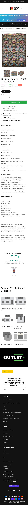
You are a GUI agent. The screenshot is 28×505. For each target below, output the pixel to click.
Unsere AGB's (6, 439)
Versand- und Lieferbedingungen (11, 418)
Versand (8, 86)
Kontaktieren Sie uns (8, 436)
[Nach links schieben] (1, 73)
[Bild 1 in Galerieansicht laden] (7, 73)
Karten (14, 481)
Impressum (5, 433)
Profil (4, 457)
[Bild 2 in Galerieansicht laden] (14, 73)
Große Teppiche (18, 308)
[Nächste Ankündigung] (25, 24)
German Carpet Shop (10, 501)
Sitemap (5, 421)
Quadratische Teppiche (18, 327)
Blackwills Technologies (14, 502)
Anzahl (2, 94)
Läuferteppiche (18, 344)
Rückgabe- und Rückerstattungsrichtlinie (12, 412)
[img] (14, 255)
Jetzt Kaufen (7, 371)
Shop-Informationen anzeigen (10, 110)
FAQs (4, 406)
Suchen (4, 409)
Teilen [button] (4, 245)
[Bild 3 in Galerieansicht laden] (21, 73)
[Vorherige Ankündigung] (2, 24)
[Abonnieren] (23, 389)
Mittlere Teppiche (6, 326)
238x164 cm (6, 91)
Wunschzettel (6, 453)
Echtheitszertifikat (6, 125)
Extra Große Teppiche (7, 308)
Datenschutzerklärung (8, 430)
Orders (4, 450)
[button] (2, 8)
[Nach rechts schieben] (26, 73)
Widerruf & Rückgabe (8, 415)
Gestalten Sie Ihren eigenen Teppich (11, 403)
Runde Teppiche (5, 344)
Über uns (5, 442)
